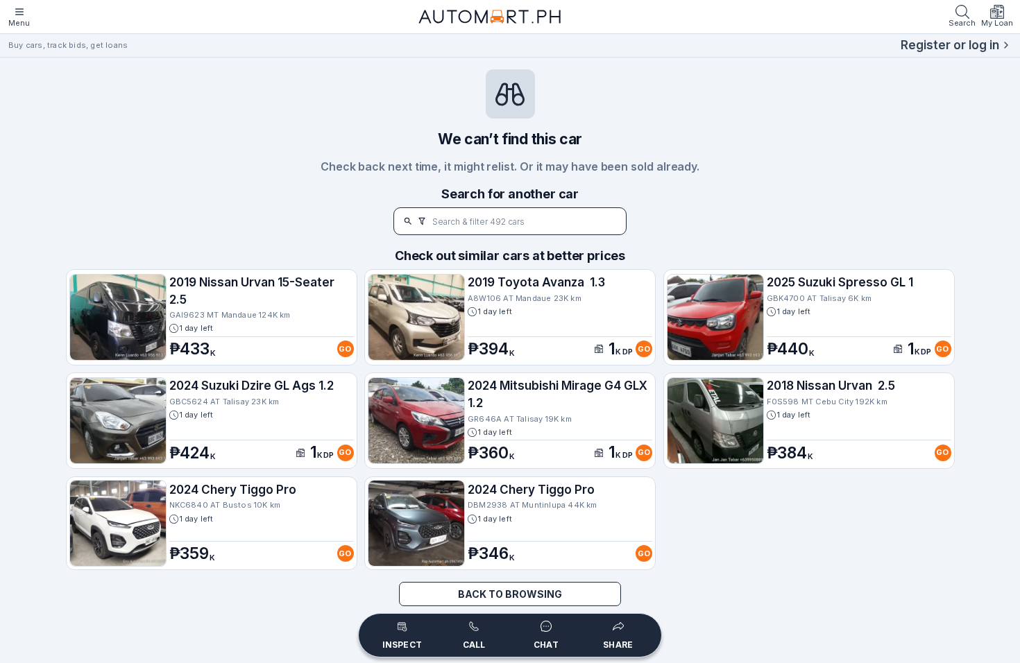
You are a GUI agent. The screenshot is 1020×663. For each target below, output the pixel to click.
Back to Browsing (510, 594)
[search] (408, 221)
